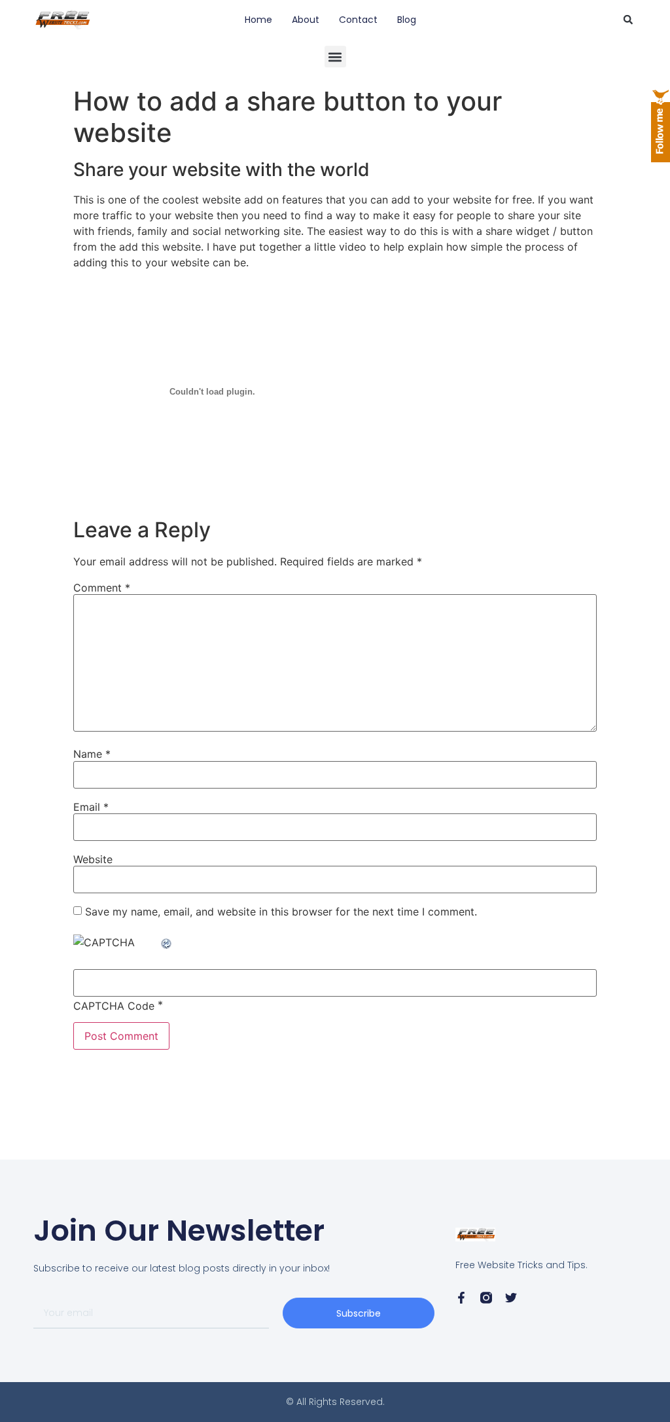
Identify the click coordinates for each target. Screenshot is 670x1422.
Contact (358, 19)
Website (93, 859)
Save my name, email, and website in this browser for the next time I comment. (281, 911)
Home (258, 19)
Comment (101, 587)
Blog (406, 19)
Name (92, 754)
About (305, 19)
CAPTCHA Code (113, 1006)
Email (91, 807)
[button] (628, 19)
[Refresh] (167, 942)
